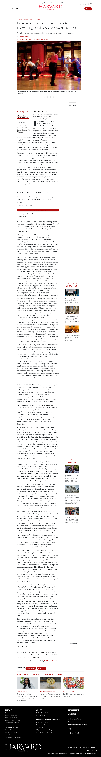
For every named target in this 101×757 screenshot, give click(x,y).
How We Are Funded (42, 725)
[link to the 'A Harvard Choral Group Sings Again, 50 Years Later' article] (72, 310)
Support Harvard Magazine (48, 720)
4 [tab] (53, 97)
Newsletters (73, 710)
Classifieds (71, 716)
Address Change (10, 730)
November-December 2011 (34, 39)
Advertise (72, 714)
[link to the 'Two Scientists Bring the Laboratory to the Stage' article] (72, 293)
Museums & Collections (48, 691)
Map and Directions (42, 712)
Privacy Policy (40, 715)
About (39, 710)
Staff (6, 712)
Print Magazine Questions (13, 737)
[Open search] (17, 8)
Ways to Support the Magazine (45, 730)
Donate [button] (88, 9)
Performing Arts (30, 668)
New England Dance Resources (23, 116)
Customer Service (12, 727)
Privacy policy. (21, 216)
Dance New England (45, 405)
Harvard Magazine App (77, 725)
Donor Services (9, 735)
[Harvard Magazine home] (50, 7)
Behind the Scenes (42, 722)
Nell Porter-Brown (24, 36)
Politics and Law (22, 691)
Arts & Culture (23, 19)
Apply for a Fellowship (12, 722)
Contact (8, 710)
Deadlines (71, 721)
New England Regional (28, 657)
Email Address (21, 202)
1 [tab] (44, 97)
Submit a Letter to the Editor (14, 720)
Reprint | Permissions (11, 732)
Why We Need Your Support (45, 732)
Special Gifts (40, 727)
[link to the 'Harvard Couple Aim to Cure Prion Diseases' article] (72, 511)
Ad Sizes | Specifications (75, 719)
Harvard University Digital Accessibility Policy (67, 753)
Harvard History (68, 691)
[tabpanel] (49, 68)
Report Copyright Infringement (88, 753)
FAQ (69, 729)
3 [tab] (50, 97)
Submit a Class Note (11, 715)
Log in (80, 8)
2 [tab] (47, 97)
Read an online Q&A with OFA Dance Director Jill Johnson (23, 129)
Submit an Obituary (11, 717)
